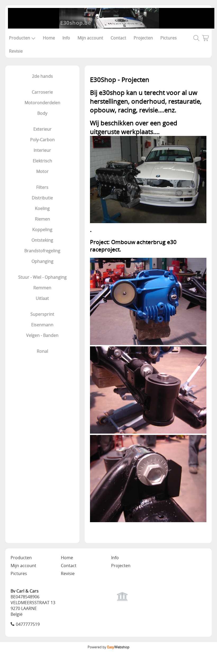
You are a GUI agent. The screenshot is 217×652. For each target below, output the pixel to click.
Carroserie (42, 92)
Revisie (16, 51)
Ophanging (42, 261)
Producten (19, 38)
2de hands (42, 76)
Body (42, 113)
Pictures (168, 38)
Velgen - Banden (42, 335)
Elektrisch (42, 161)
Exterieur (42, 129)
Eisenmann (42, 325)
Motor (42, 171)
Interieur (42, 150)
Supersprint (42, 314)
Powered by (108, 647)
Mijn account (90, 38)
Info (66, 38)
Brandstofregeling (42, 251)
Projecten (143, 38)
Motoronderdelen (42, 102)
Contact (118, 38)
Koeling (42, 208)
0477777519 (28, 624)
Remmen (42, 288)
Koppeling (42, 229)
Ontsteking (42, 240)
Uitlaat (42, 298)
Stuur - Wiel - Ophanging (42, 277)
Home (49, 38)
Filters (42, 187)
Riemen (42, 219)
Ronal (42, 351)
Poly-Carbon (42, 140)
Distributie (42, 198)
